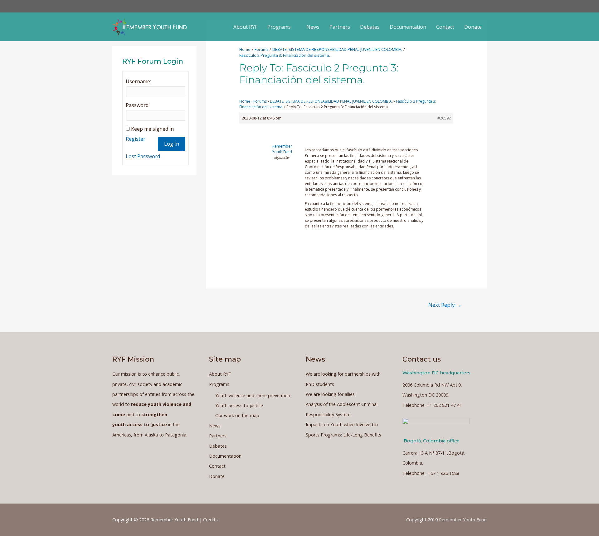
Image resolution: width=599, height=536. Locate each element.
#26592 (444, 118)
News (312, 26)
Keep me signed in (152, 128)
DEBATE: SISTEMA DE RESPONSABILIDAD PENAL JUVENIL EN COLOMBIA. (331, 101)
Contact (445, 26)
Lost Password (143, 156)
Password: (137, 105)
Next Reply (444, 304)
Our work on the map (237, 415)
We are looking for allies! (331, 394)
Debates (370, 26)
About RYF (245, 26)
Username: (138, 81)
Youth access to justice (239, 405)
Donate (473, 26)
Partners (339, 26)
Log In (171, 143)
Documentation (408, 26)
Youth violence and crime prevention (252, 395)
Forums (260, 101)
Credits (210, 520)
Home (244, 101)
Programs (279, 26)
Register (135, 138)
